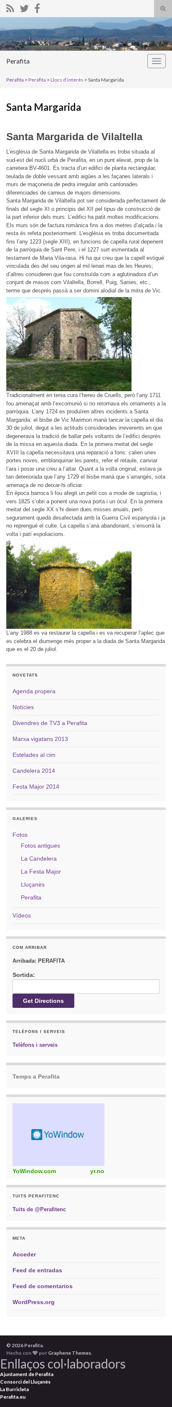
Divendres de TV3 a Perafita (50, 723)
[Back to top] (153, 1388)
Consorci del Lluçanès (25, 1382)
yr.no (97, 1171)
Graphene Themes (69, 1353)
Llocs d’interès (67, 80)
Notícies (23, 707)
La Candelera (39, 858)
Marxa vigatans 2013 (40, 739)
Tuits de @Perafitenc (39, 1209)
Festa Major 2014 (36, 786)
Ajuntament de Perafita (26, 1374)
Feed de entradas (37, 1270)
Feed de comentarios (43, 1286)
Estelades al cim (34, 754)
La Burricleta (14, 1389)
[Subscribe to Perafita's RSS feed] (10, 7)
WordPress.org (34, 1302)
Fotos (20, 834)
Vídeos (22, 915)
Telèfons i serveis (35, 1045)
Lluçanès (33, 884)
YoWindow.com (34, 1171)
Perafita (18, 61)
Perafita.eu (12, 1397)
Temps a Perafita (36, 1076)
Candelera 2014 (34, 770)
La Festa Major (41, 871)
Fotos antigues (40, 845)
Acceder (24, 1254)
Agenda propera (34, 691)
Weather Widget (58, 1134)
